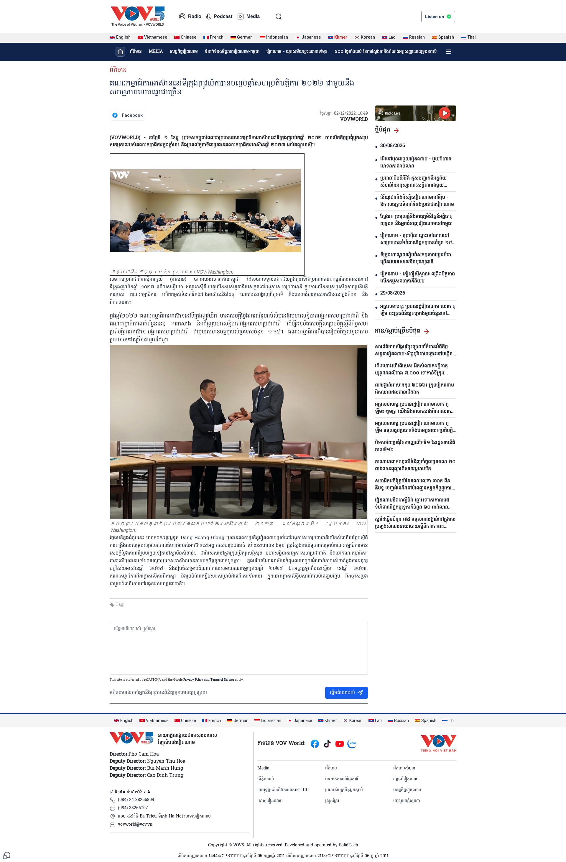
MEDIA (156, 52)
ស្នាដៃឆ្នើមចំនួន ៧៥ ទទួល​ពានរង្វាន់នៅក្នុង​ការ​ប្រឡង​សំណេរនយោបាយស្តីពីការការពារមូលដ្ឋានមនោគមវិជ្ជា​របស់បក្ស (415, 523)
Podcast (223, 16)
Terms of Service (222, 680)
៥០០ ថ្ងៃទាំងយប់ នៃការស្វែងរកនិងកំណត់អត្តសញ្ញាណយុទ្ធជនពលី (386, 52)
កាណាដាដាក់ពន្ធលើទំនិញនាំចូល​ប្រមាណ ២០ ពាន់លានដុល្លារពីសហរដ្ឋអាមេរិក (415, 465)
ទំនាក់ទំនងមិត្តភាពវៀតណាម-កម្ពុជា (232, 52)
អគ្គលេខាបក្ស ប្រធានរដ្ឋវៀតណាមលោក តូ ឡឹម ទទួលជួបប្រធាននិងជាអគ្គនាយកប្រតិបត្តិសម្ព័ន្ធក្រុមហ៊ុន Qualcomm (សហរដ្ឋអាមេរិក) (414, 427)
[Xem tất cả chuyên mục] (448, 51)
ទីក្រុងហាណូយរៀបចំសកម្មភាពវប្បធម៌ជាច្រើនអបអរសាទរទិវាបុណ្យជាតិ (415, 258)
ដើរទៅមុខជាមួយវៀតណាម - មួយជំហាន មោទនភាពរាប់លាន (415, 163)
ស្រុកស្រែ (332, 801)
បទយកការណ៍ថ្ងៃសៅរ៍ (341, 779)
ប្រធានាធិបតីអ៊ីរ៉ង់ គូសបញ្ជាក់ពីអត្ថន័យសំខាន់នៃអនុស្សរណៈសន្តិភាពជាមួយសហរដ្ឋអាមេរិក (413, 182)
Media (253, 16)
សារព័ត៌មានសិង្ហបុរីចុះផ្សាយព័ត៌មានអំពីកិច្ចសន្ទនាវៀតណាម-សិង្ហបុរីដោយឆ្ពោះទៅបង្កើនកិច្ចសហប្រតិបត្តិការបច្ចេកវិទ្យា (414, 350)
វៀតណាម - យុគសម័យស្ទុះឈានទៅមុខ (297, 52)
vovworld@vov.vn (135, 825)
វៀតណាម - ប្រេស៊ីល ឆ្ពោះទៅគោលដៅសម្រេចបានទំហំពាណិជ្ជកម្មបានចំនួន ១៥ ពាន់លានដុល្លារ (416, 239)
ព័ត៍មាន (118, 70)
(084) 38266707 (133, 808)
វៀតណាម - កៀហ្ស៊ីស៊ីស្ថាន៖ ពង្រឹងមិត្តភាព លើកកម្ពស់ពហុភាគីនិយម (417, 278)
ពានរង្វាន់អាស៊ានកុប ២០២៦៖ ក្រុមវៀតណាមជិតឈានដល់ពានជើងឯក (414, 389)
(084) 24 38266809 (136, 800)
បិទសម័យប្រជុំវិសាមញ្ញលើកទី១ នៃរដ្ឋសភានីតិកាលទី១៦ (415, 446)
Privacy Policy (193, 680)
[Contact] (6, 855)
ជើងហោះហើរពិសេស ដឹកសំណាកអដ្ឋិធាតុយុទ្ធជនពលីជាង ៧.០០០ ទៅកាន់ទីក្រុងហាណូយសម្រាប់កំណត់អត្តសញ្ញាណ (411, 370)
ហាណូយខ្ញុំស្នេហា (406, 801)
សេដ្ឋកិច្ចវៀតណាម (184, 52)
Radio (194, 16)
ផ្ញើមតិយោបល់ (342, 692)
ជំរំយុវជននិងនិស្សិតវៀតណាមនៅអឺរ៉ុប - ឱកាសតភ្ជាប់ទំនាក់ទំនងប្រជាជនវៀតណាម (417, 201)
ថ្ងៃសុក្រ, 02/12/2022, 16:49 (344, 114)
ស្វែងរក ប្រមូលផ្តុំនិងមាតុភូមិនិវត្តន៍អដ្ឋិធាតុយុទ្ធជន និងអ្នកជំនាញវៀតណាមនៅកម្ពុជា (416, 220)
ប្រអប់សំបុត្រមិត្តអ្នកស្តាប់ (344, 790)
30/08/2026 (392, 145)
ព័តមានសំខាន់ (404, 768)
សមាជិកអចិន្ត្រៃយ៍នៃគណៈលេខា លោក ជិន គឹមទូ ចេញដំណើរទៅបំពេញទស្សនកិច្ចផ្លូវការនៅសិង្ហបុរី (413, 485)
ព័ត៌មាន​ (136, 52)
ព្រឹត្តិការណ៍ (265, 779)
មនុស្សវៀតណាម (270, 801)
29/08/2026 (392, 293)
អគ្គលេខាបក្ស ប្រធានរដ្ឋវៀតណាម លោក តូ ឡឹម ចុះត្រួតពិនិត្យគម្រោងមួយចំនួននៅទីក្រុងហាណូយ (417, 310)
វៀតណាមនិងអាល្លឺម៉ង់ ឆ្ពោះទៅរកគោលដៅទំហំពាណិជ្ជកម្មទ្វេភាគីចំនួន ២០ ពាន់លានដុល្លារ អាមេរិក (412, 504)
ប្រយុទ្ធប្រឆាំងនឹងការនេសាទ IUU (283, 790)
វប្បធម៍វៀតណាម (406, 779)
